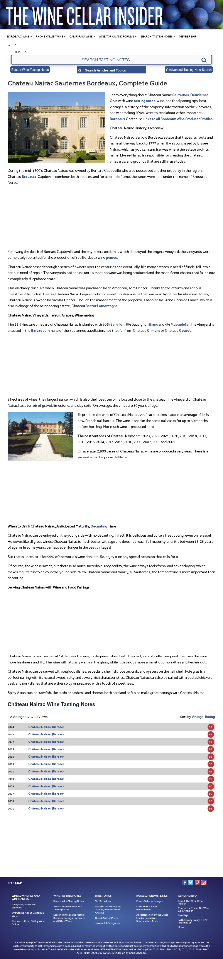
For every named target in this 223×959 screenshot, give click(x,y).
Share (19, 52)
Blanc (153, 324)
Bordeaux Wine (18, 36)
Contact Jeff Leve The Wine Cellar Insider (193, 909)
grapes (111, 257)
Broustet (29, 176)
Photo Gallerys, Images (149, 901)
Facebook (184, 882)
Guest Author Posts (106, 918)
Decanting (99, 526)
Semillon (117, 324)
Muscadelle (180, 324)
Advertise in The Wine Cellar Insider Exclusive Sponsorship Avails (152, 918)
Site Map (183, 915)
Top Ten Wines (103, 901)
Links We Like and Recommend (146, 908)
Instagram (203, 882)
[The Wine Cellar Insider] (84, 14)
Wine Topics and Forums (116, 36)
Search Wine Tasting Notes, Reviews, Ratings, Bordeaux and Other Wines (69, 918)
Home (181, 927)
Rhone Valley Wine (49, 36)
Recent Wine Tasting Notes (30, 69)
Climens (153, 330)
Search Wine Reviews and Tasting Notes (67, 908)
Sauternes (180, 95)
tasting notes (144, 101)
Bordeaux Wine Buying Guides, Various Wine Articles (108, 909)
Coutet (185, 330)
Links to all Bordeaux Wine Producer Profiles (178, 119)
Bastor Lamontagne (102, 306)
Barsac (36, 330)
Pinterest (197, 882)
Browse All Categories (107, 923)
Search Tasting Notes (156, 36)
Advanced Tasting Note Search (190, 69)
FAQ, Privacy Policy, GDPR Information (193, 921)
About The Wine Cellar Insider (190, 902)
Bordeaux (117, 119)
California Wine (81, 36)
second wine (87, 457)
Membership (188, 36)
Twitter (190, 882)
